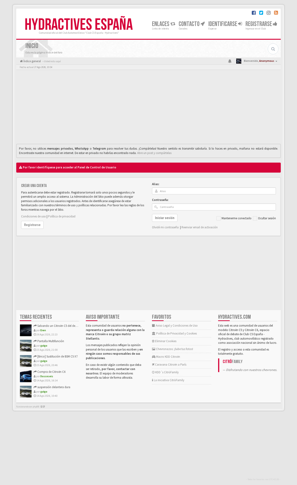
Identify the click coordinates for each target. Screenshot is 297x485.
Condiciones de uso (33, 216)
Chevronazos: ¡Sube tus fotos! (174, 349)
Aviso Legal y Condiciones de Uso (176, 326)
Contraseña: (160, 200)
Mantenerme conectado (237, 218)
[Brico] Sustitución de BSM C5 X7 (57, 356)
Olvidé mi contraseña (165, 227)
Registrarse (259, 24)
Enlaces (161, 24)
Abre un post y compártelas (154, 153)
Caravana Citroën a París (170, 365)
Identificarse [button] (223, 24)
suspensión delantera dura (53, 387)
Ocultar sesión (267, 218)
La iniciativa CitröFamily (168, 380)
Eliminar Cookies (165, 341)
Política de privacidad (61, 216)
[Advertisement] (148, 108)
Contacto (189, 24)
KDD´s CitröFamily (167, 372)
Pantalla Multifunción (50, 341)
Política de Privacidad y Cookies (176, 333)
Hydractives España (79, 25)
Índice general (32, 61)
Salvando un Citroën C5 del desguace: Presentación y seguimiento (78, 326)
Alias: (155, 184)
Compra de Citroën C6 (51, 372)
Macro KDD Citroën (167, 357)
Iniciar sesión (164, 218)
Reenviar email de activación (199, 227)
